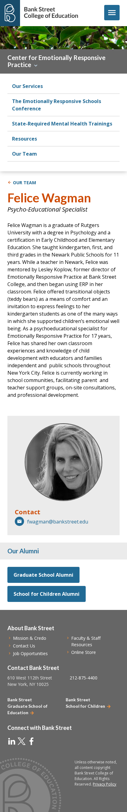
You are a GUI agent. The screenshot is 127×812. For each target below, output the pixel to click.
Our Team (24, 153)
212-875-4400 (83, 678)
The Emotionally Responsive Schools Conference (56, 105)
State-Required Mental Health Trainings (62, 123)
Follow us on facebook (31, 741)
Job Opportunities (30, 653)
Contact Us (24, 646)
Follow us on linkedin (11, 741)
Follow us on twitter (21, 741)
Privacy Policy (104, 784)
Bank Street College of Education (51, 13)
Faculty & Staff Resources (85, 641)
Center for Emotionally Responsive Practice (56, 61)
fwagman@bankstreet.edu (57, 521)
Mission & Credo (29, 638)
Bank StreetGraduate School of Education (27, 706)
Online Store (83, 652)
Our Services (27, 86)
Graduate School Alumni (43, 574)
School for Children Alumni (47, 594)
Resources (24, 138)
